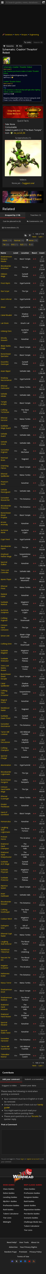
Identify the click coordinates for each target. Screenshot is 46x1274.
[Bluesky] (21, 1261)
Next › (34, 236)
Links (29, 42)
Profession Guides (11, 1205)
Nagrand (25, 459)
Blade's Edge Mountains (25, 579)
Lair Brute (5, 323)
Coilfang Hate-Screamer (4, 692)
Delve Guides (8, 1193)
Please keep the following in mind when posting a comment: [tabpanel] (22, 1126)
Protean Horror (4, 838)
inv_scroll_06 (19, 133)
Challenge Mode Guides (34, 1222)
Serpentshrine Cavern (25, 555)
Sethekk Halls (25, 371)
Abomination (6, 765)
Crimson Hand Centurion (4, 627)
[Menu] (2, 2)
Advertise (13, 1247)
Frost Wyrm (5, 283)
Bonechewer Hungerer (6, 781)
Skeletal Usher (4, 595)
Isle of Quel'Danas (25, 926)
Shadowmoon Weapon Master (6, 258)
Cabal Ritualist (6, 315)
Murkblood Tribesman (5, 950)
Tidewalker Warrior (5, 1055)
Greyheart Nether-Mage (6, 555)
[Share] (43, 2)
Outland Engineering (17, 75)
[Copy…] (25, 235)
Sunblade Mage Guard (6, 427)
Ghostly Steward (4, 339)
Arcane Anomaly (4, 523)
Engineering (34, 34)
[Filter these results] (30, 235)
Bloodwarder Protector (6, 507)
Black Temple (25, 259)
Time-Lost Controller (5, 571)
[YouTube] (29, 1261)
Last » (41, 236)
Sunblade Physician (4, 871)
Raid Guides (8, 1209)
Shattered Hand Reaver (6, 1015)
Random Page (10, 1252)
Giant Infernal (6, 299)
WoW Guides (8, 1185)
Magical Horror (4, 701)
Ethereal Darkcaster (5, 387)
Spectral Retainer (4, 1023)
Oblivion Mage (4, 275)
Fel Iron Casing (29, 98)
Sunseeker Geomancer (5, 725)
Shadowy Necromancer (6, 379)
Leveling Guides (10, 1197)
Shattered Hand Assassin (4, 1007)
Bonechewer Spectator (6, 355)
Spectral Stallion (4, 563)
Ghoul (3, 307)
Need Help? (12, 1242)
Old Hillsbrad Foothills (25, 733)
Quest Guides (30, 1205)
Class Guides (8, 1189)
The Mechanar (25, 451)
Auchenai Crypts (25, 331)
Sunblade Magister (4, 651)
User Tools (24, 1242)
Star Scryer (5, 291)
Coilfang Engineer (4, 619)
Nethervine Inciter (5, 974)
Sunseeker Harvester (5, 1039)
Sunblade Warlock (4, 603)
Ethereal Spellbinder (5, 475)
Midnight (7, 1222)
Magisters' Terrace (25, 427)
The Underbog (25, 950)
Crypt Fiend (5, 539)
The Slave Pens (25, 411)
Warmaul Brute (4, 459)
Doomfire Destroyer (5, 363)
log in (22, 1159)
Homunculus (6, 821)
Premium (23, 1252)
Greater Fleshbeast (5, 805)
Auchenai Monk (4, 531)
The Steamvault (24, 619)
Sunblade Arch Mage (5, 863)
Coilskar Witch (6, 919)
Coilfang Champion (5, 749)
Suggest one (28, 183)
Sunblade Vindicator (5, 659)
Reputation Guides (32, 1209)
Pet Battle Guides (31, 1213)
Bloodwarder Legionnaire (6, 773)
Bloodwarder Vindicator (6, 267)
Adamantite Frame (16, 98)
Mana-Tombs (25, 387)
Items (17, 34)
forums (35, 1116)
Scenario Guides (31, 1218)
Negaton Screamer (4, 966)
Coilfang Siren (6, 644)
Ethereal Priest (4, 587)
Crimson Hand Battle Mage (5, 789)
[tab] (12, 215)
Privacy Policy (36, 1252)
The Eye (25, 267)
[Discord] (12, 1261)
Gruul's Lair (25, 323)
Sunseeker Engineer (5, 451)
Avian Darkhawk (5, 894)
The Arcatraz (25, 838)
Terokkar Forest (25, 668)
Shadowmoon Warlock (6, 998)
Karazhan (25, 339)
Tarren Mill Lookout (5, 733)
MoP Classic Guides (33, 1185)
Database (9, 34)
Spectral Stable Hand (5, 1031)
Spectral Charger (4, 757)
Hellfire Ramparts (25, 781)
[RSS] (34, 1261)
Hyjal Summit (25, 283)
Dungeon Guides (31, 1197)
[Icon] (6, 60)
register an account (32, 1159)
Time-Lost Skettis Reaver (5, 667)
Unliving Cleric (6, 331)
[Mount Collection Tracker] (23, 197)
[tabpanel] (23, 650)
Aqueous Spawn (4, 886)
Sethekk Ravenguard (5, 491)
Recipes (24, 34)
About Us (35, 1242)
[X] (16, 1261)
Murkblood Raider (5, 709)
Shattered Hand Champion (5, 846)
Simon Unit (5, 636)
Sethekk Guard (4, 435)
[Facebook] (25, 1261)
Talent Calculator (11, 1213)
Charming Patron (4, 467)
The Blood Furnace (25, 829)
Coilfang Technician (5, 411)
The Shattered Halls (25, 846)
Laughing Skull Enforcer (6, 942)
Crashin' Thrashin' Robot (12, 82)
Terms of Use (23, 1256)
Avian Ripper (6, 371)
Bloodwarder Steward (6, 902)
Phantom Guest (4, 483)
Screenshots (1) (23, 137)
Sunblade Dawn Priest (5, 717)
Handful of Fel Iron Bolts (21, 100)
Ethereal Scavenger (5, 797)
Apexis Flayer (6, 579)
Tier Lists (7, 1218)
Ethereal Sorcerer (4, 419)
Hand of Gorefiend (5, 813)
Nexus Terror (6, 983)
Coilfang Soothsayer (5, 910)
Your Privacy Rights (28, 1247)
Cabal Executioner (5, 741)
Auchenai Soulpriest (5, 611)
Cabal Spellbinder (5, 684)
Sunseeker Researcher (5, 499)
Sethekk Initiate (4, 395)
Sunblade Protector (4, 878)
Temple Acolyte (4, 403)
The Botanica (25, 499)
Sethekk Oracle (4, 443)
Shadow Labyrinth (25, 315)
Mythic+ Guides (10, 1201)
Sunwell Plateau (25, 275)
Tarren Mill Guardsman (5, 1047)
